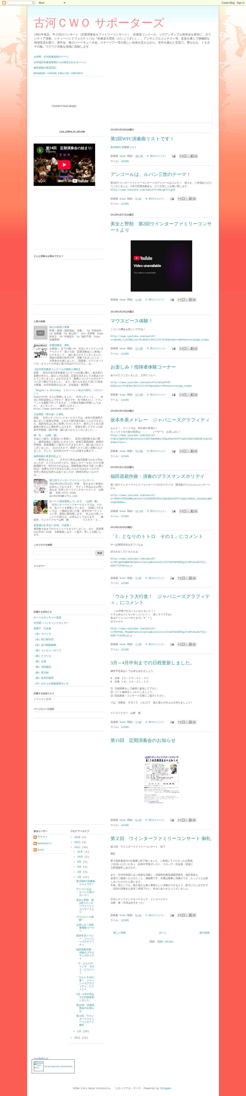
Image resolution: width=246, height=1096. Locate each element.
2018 (78, 837)
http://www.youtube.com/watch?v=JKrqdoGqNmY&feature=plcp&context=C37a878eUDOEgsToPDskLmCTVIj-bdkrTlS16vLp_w (159, 562)
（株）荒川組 (41, 672)
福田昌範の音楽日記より (47, 456)
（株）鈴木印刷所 (44, 678)
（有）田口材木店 (44, 639)
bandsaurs (44, 843)
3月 (80, 877)
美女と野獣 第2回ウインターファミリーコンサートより (85, 906)
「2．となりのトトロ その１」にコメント (157, 536)
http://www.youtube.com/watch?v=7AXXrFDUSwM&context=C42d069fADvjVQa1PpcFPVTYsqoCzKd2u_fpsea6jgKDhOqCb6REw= (161, 499)
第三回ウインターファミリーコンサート (71, 480)
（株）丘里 (40, 661)
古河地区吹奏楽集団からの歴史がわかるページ (60, 62)
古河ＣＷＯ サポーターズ (99, 22)
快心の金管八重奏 (59, 327)
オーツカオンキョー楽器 (47, 617)
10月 (80, 856)
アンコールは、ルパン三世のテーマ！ (151, 174)
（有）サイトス (42, 634)
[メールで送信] (181, 156)
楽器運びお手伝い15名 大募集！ (53, 525)
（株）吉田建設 (42, 667)
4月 (80, 872)
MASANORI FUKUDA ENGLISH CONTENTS (58, 73)
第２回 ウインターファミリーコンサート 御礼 (161, 838)
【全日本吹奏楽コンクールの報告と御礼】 (57, 369)
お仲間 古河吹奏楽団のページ (51, 56)
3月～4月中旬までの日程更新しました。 (153, 662)
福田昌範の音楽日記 (45, 67)
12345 (125, 161)
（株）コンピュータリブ (47, 650)
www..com (41, 1058)
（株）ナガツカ (42, 656)
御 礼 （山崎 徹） (46, 435)
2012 (78, 847)
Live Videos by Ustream (72, 131)
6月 (80, 867)
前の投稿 (204, 932)
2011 (78, 1037)
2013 (78, 842)
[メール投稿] (174, 156)
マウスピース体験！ (132, 320)
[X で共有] (188, 156)
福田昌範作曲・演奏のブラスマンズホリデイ (158, 476)
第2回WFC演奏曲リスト (124, 147)
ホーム (162, 932)
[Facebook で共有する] (192, 156)
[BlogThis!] (185, 156)
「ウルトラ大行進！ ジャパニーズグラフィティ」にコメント (85, 983)
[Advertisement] (62, 221)
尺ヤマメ (42, 837)
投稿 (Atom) (165, 941)
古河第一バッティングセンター (51, 623)
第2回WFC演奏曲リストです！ (143, 138)
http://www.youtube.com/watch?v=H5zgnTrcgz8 (143, 189)
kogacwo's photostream (61, 1066)
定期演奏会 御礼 (59, 345)
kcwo (40, 849)
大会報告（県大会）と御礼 (49, 414)
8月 (80, 861)
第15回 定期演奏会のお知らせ (143, 740)
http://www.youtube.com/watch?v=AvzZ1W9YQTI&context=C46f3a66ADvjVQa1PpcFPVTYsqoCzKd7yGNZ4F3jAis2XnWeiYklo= (161, 439)
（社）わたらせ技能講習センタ (51, 683)
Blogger (166, 1088)
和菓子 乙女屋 (42, 628)
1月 (80, 1031)
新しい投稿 (119, 932)
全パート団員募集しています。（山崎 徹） (74, 501)
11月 (80, 851)
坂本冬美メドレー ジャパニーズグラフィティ (160, 419)
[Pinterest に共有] (196, 156)
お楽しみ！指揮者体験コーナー (143, 367)
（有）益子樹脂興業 (45, 645)
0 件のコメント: (157, 156)
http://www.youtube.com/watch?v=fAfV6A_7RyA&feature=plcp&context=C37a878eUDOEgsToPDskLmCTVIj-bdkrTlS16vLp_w (159, 632)
